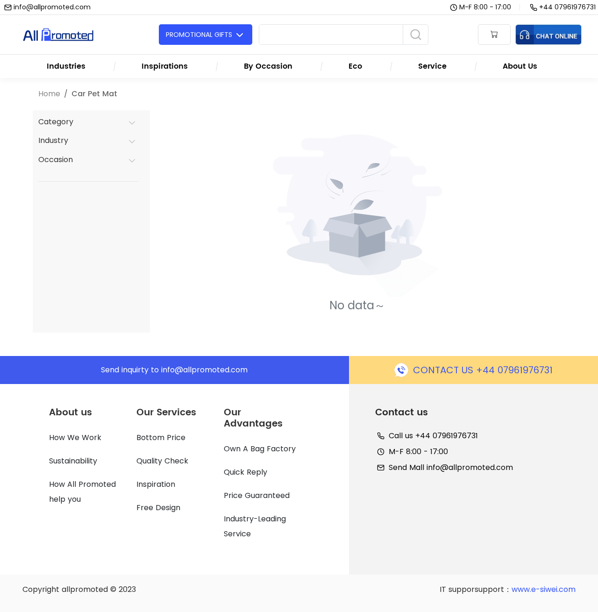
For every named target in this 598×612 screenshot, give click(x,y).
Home (49, 93)
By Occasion (268, 66)
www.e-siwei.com (544, 589)
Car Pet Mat (94, 93)
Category (55, 121)
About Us (520, 66)
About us (70, 412)
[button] (494, 34)
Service (432, 66)
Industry (53, 140)
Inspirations (165, 66)
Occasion (55, 159)
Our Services (166, 412)
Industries (66, 66)
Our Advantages (253, 418)
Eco (355, 66)
